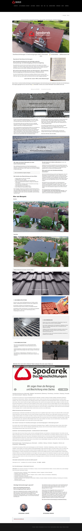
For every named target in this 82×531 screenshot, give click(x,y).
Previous (64, 15)
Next (68, 15)
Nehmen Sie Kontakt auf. (19, 518)
